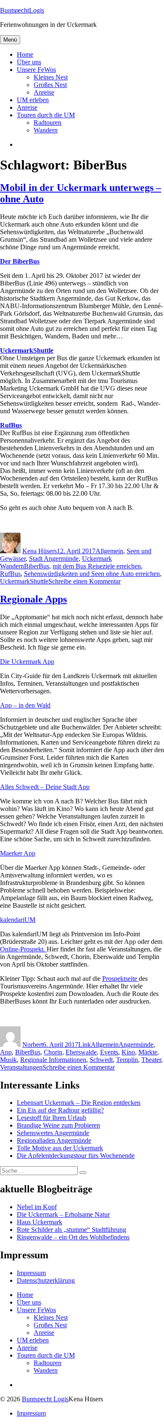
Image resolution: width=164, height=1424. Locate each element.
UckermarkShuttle (24, 581)
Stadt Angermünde (54, 558)
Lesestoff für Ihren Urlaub (51, 1117)
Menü (10, 40)
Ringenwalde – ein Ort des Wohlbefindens (73, 1237)
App (6, 1052)
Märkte (147, 1052)
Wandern (46, 130)
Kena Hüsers (39, 551)
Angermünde (136, 1044)
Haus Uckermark (39, 1222)
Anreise (44, 92)
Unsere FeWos (36, 69)
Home (25, 54)
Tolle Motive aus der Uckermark (60, 1148)
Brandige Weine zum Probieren (58, 1125)
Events (109, 1052)
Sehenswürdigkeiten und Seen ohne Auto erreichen (92, 573)
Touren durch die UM (46, 115)
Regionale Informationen (53, 1059)
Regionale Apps (33, 599)
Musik (8, 1059)
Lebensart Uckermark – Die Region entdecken (78, 1102)
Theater (151, 1059)
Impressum (31, 1272)
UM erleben (33, 99)
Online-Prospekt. (23, 949)
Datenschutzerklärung (46, 1280)
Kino (128, 1052)
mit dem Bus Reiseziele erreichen (97, 566)
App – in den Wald (25, 705)
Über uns (29, 62)
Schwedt (101, 1059)
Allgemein (109, 551)
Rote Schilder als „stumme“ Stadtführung (71, 1229)
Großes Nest (50, 84)
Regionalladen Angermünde (54, 1140)
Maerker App (17, 853)
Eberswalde (81, 1052)
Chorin (53, 1052)
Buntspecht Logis (45, 1399)
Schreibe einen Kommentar (84, 581)
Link (84, 1044)
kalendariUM (17, 919)
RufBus (10, 573)
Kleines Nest (51, 77)
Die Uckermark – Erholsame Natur (63, 1214)
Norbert (32, 1044)
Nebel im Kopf (37, 1206)
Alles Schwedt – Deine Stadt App (45, 786)
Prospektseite (120, 978)
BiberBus (36, 566)
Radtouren (47, 122)
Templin (127, 1059)
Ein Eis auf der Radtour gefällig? (60, 1110)
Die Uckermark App (27, 661)
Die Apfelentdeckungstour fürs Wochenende (76, 1155)
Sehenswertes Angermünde (53, 1132)
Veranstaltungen (21, 1067)
